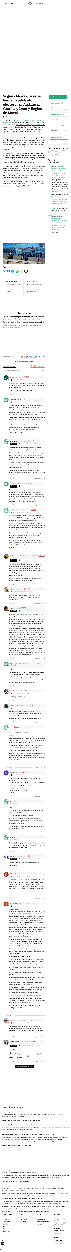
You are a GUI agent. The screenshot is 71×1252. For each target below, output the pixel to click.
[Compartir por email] (26, 271)
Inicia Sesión (6, 1231)
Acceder (42, 356)
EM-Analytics (23, 1219)
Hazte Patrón (23, 325)
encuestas (50, 1186)
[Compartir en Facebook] (8, 271)
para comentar (23, 317)
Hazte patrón (59, 1240)
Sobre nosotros (41, 1219)
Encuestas (6, 1219)
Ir (65, 107)
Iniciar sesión (59, 1243)
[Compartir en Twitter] (4, 271)
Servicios (5, 1224)
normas (15, 317)
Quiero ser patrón (8, 1229)
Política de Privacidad (43, 1221)
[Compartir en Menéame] (21, 271)
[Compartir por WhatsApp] (17, 271)
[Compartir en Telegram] (12, 271)
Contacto (39, 1224)
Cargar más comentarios (24, 1066)
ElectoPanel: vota (58, 97)
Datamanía (23, 1221)
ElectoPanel (6, 1221)
